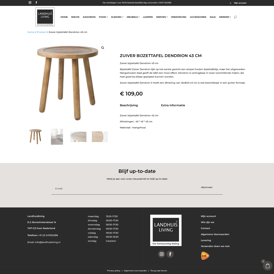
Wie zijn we (207, 222)
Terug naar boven (158, 270)
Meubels (132, 17)
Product (41, 32)
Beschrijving (129, 105)
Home (64, 17)
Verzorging (178, 17)
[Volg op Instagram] (30, 2)
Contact (205, 228)
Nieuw (75, 17)
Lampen (148, 17)
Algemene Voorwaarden (215, 234)
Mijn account (208, 216)
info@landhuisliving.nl (47, 242)
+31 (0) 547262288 (48, 235)
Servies (161, 17)
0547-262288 (165, 2)
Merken (224, 17)
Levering (206, 240)
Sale (213, 17)
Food (102, 17)
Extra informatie (173, 105)
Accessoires (198, 17)
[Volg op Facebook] (36, 2)
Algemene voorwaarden (135, 270)
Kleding (116, 17)
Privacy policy (114, 270)
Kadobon (89, 17)
